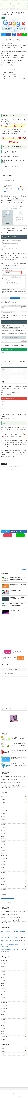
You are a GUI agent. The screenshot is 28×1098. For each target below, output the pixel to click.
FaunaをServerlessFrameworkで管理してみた (13, 776)
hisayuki (14, 724)
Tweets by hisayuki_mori (7, 898)
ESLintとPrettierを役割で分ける (9, 779)
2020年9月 (13, 833)
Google (8, 466)
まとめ (5, 80)
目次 (12, 69)
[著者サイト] (9, 727)
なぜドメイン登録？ (8, 72)
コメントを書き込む (14, 669)
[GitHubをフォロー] (15, 727)
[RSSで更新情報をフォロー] (19, 727)
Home (14, 1093)
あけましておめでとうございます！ (10, 787)
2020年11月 (13, 830)
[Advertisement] (14, 98)
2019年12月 (13, 853)
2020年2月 (13, 847)
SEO (13, 466)
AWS (4, 466)
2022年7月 (13, 813)
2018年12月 (13, 887)
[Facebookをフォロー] (13, 727)
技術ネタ (4, 463)
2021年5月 (13, 819)
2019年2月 (13, 881)
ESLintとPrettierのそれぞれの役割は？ (11, 785)
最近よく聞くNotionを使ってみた (9, 940)
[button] (25, 709)
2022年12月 (13, 810)
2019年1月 (13, 884)
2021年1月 (13, 827)
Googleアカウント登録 (10, 76)
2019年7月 (13, 867)
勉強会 (14, 799)
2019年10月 (13, 858)
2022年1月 (13, 816)
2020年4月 (13, 841)
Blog (14, 796)
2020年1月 (13, 850)
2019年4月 (13, 875)
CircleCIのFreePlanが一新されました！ (11, 782)
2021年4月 (13, 822)
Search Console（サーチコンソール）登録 (15, 78)
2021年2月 (13, 824)
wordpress (18, 466)
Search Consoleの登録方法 (10, 74)
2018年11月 (13, 889)
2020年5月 (13, 839)
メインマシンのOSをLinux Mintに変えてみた (12, 944)
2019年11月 (13, 856)
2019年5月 (13, 872)
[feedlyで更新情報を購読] (17, 727)
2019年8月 (13, 864)
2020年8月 (13, 836)
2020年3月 (13, 844)
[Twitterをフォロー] (11, 727)
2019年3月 (13, 878)
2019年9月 (13, 861)
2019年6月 (13, 870)
